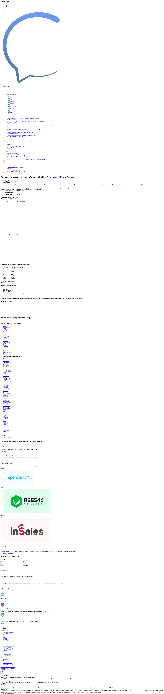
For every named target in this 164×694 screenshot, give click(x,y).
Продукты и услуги (7, 92)
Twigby (4, 421)
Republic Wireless (6, 403)
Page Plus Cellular (7, 395)
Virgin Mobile (6, 426)
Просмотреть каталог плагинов (7, 553)
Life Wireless (5, 386)
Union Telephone (6, 348)
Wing (4, 429)
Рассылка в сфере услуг (8, 655)
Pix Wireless (5, 398)
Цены (4, 137)
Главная (5, 91)
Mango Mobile (6, 388)
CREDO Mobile (6, 370)
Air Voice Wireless (7, 359)
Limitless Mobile (6, 339)
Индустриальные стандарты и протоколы (26, 159)
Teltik (4, 413)
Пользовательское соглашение (7, 668)
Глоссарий (19, 147)
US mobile (5, 422)
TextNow (5, 415)
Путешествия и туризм (8, 648)
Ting (4, 416)
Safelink (4, 404)
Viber (11, 99)
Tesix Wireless (6, 414)
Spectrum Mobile (6, 408)
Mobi (4, 392)
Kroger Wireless (6, 384)
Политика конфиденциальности (8, 667)
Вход (4, 7)
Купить (2, 295)
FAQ (16, 146)
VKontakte (12, 103)
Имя (23, 561)
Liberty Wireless (6, 385)
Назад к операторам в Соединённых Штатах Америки (12, 186)
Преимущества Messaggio (22, 171)
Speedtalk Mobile (6, 409)
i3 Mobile (5, 432)
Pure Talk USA (6, 399)
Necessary (4, 684)
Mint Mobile (5, 391)
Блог (4, 172)
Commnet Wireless (7, 334)
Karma (4, 438)
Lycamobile (5, 387)
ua (6, 6)
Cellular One (5, 331)
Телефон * (25, 562)
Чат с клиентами (6, 633)
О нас (4, 628)
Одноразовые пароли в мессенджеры (23, 136)
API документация (19, 153)
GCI (4, 335)
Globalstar (5, 337)
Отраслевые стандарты (8, 664)
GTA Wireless (6, 336)
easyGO (4, 431)
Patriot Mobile (6, 396)
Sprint (4, 344)
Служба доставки (7, 649)
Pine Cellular (5, 341)
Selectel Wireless (6, 406)
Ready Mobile (6, 401)
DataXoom (5, 373)
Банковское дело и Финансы (9, 651)
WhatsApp (12, 101)
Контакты (13, 169)
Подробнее (3, 459)
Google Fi (5, 379)
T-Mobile (5, 345)
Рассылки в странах (18, 157)
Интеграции (5, 139)
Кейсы (16, 148)
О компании (16, 167)
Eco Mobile (5, 374)
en (6, 5)
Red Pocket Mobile (7, 402)
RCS (11, 110)
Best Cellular (5, 364)
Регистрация (6, 8)
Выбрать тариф (7, 295)
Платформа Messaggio (8, 632)
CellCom (5, 330)
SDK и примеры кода (20, 156)
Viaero (4, 351)
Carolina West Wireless (7, 329)
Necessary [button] (3, 683)
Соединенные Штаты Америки (60, 177)
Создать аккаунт (4, 451)
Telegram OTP (13, 106)
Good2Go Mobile (6, 378)
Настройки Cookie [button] (5, 693)
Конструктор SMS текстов (20, 132)
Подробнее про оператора (30, 186)
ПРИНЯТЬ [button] (11, 693)
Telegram (12, 104)
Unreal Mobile (6, 424)
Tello (4, 411)
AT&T (4, 326)
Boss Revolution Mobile (8, 369)
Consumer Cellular (7, 371)
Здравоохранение (7, 654)
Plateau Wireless (6, 342)
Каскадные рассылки (7, 634)
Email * (24, 564)
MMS (11, 112)
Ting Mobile (5, 417)
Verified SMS (12, 108)
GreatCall (5, 380)
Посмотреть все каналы (13, 113)
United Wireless (6, 349)
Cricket (4, 372)
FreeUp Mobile (6, 376)
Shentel (4, 343)
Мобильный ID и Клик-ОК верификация (25, 129)
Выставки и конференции (8, 646)
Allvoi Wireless (6, 361)
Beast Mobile (5, 363)
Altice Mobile (6, 362)
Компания (5, 162)
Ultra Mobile (5, 423)
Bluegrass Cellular (7, 327)
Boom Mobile (6, 366)
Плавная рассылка (23, 122)
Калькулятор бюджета (21, 133)
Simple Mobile (6, 407)
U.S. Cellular (5, 346)
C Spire (4, 328)
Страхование (6, 652)
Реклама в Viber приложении (22, 135)
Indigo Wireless (6, 338)
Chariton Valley (6, 333)
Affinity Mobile (6, 358)
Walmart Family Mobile (8, 428)
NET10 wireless (6, 393)
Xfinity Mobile (6, 430)
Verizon (4, 350)
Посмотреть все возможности (14, 123)
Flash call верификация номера (22, 130)
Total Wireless (6, 418)
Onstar (4, 394)
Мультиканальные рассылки (26, 121)
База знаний (16, 144)
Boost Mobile (6, 368)
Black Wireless (6, 365)
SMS (11, 97)
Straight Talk (5, 410)
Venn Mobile (5, 425)
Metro (4, 389)
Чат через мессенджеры (22, 119)
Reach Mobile (6, 400)
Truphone (5, 419)
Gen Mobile (5, 377)
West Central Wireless (7, 352)
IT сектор (5, 650)
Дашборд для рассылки (23, 118)
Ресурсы (5, 140)
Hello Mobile (5, 381)
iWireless (5, 353)
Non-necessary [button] (4, 688)
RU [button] (4, 4)
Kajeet (4, 383)
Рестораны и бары (7, 647)
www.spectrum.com (21, 201)
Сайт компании (26, 565)
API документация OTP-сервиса (22, 154)
